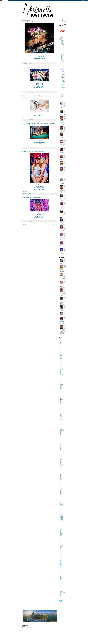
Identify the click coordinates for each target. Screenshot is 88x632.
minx (60, 474)
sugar (60, 559)
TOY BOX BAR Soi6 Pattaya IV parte (64, 157)
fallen (60, 404)
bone (60, 372)
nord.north (61, 492)
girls (60, 414)
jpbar (60, 442)
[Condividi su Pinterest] (32, 63)
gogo (60, 418)
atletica (61, 355)
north (60, 493)
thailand (61, 565)
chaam (61, 383)
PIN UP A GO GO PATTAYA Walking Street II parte (33, 151)
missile (61, 475)
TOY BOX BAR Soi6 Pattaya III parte (64, 307)
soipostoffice (61, 552)
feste (60, 406)
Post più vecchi (55, 224)
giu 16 (62, 61)
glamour (61, 415)
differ (60, 398)
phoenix (61, 512)
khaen (60, 446)
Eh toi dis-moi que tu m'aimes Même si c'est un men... (63, 77)
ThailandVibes (61, 573)
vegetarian (61, 588)
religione (61, 536)
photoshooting (61, 514)
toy (60, 580)
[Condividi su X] (31, 63)
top (60, 577)
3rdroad (61, 344)
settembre (62, 43)
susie (60, 560)
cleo (60, 389)
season (61, 544)
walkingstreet (61, 591)
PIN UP (39, 184)
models (61, 479)
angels (61, 353)
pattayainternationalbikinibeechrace (62, 504)
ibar (60, 433)
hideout (61, 426)
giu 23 (62, 54)
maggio (62, 95)
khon (60, 448)
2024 (60, 38)
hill (60, 427)
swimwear (61, 562)
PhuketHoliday (61, 517)
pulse (60, 531)
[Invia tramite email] (29, 63)
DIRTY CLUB (39, 83)
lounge (61, 462)
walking (61, 590)
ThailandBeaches (62, 567)
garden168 (61, 411)
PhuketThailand (62, 520)
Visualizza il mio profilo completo (26, 627)
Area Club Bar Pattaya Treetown (64, 128)
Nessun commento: (25, 63)
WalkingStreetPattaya (62, 592)
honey (60, 431)
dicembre (62, 40)
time (60, 576)
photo (60, 513)
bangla (61, 358)
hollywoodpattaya (62, 430)
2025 (60, 37)
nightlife (61, 488)
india (60, 434)
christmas (61, 388)
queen (60, 532)
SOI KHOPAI (39, 86)
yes (60, 597)
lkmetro (61, 459)
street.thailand (61, 558)
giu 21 (62, 56)
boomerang (61, 374)
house (60, 432)
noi (60, 490)
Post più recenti (24, 224)
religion (61, 535)
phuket (61, 515)
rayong (61, 534)
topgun (61, 578)
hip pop (61, 428)
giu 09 (62, 68)
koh (60, 451)
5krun (60, 345)
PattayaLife (61, 506)
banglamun (61, 359)
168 (60, 338)
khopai (61, 449)
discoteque (61, 402)
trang (60, 582)
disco (60, 401)
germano (61, 413)
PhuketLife (61, 518)
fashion (61, 405)
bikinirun (61, 368)
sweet (60, 561)
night (60, 486)
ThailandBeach (62, 566)
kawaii (60, 445)
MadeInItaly (61, 466)
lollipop (61, 461)
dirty (60, 400)
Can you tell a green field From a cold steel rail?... (63, 81)
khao (60, 447)
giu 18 (62, 59)
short (60, 548)
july (60, 443)
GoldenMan (61, 419)
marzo (61, 97)
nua (60, 494)
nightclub (61, 487)
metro (60, 473)
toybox (60, 581)
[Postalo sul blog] (30, 63)
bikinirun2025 (61, 369)
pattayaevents (61, 502)
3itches (61, 342)
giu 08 (62, 69)
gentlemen (61, 412)
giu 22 (62, 55)
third (60, 575)
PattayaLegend (62, 505)
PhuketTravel (61, 521)
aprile (61, 96)
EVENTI (39, 55)
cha (60, 382)
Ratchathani (61, 533)
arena (60, 354)
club (60, 390)
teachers (61, 564)
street (60, 557)
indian (60, 435)
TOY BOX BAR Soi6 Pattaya (64, 260)
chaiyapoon (61, 384)
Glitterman (61, 416)
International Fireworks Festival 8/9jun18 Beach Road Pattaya (35, 21)
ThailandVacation (62, 572)
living (60, 457)
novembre (62, 41)
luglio (61, 45)
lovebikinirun (61, 464)
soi (60, 550)
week (60, 593)
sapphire (61, 543)
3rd (60, 343)
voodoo (61, 589)
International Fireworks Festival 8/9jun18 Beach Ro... (63, 71)
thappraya (61, 574)
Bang (60, 357)
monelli (61, 480)
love (60, 463)
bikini (60, 366)
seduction (61, 546)
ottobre (61, 42)
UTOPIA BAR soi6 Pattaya (65, 313)
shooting (61, 547)
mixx (60, 476)
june (60, 444)
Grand (60, 420)
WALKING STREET (39, 187)
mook (60, 481)
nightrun (61, 489)
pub (60, 530)
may (60, 471)
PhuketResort (61, 519)
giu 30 (62, 47)
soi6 (60, 551)
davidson (61, 397)
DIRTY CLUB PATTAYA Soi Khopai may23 (31, 67)
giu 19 (62, 58)
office (60, 495)
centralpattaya (61, 381)
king (60, 450)
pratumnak (61, 529)
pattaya (24, 626)
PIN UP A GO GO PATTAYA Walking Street (31, 197)
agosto (61, 44)
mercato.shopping (62, 472)
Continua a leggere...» (24, 117)
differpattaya (61, 399)
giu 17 (62, 60)
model (60, 478)
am (60, 352)
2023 (60, 39)
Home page (39, 224)
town (60, 579)
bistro (60, 370)
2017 (60, 339)
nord (60, 491)
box (60, 375)
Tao (60, 563)
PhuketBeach (61, 516)
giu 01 (62, 94)
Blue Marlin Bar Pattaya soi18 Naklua (64, 163)
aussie (60, 356)
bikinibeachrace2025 (62, 367)
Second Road (61, 545)
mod (60, 477)
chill (60, 386)
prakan (61, 528)
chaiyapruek (61, 385)
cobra (60, 391)
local (60, 460)
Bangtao (61, 360)
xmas (60, 595)
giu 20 (62, 57)
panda (60, 496)
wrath (60, 594)
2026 (60, 36)
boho (60, 371)
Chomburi (61, 387)
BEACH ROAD (39, 57)
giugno (61, 46)
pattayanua (61, 507)
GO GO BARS (39, 186)
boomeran (61, 373)
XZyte (60, 596)
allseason (61, 351)
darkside (61, 396)
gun (60, 421)
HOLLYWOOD (61, 429)
